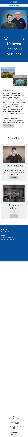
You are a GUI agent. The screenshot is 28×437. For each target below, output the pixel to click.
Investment (14, 436)
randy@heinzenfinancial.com (14, 426)
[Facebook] (14, 428)
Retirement (14, 434)
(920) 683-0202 (15, 418)
